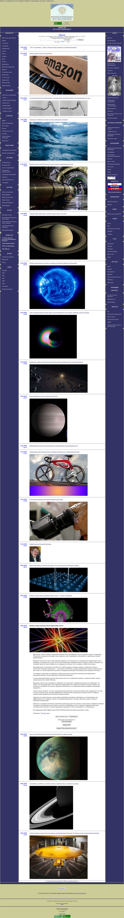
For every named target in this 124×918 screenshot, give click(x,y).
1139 (72, 881)
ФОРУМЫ (9, 187)
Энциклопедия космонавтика (111, 101)
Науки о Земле (111, 161)
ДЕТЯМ (9, 253)
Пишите (21, 1)
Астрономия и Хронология (9, 174)
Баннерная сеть (111, 299)
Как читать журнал (112, 251)
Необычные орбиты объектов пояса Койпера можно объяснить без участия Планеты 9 (56, 362)
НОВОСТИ (115, 306)
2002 (3, 275)
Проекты (109, 269)
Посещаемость (111, 271)
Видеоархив (5, 140)
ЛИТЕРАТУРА (9, 33)
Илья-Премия (5, 249)
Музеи (109, 223)
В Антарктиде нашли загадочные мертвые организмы (46, 499)
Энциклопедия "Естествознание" (111, 105)
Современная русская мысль (9, 150)
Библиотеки (110, 282)
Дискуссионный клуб (7, 192)
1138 (69, 881)
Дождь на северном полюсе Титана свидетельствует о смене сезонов (51, 734)
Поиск (109, 266)
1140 (76, 881)
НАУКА (115, 33)
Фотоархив (5, 286)
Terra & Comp (45, 713)
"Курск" (4, 51)
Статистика (70, 900)
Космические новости (113, 97)
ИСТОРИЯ (9, 157)
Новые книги (5, 74)
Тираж (109, 257)
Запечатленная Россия (7, 179)
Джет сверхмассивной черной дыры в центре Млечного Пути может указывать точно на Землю (59, 312)
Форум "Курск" (6, 200)
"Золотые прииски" (7, 108)
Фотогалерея (5, 125)
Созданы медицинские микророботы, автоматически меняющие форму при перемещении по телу (60, 98)
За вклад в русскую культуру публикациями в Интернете (9, 239)
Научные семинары (112, 118)
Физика (109, 169)
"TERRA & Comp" (112, 131)
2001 (3, 278)
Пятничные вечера (7, 215)
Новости (27, 1)
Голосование (35, 1)
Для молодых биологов (114, 192)
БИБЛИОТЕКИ (114, 197)
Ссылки (65, 900)
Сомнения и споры (7, 72)
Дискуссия (50, 1)
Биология (109, 158)
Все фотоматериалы (7, 289)
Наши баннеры (111, 302)
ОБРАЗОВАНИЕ (114, 143)
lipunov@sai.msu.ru (80, 893)
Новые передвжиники (7, 123)
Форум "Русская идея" (7, 197)
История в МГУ (6, 165)
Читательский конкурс (8, 246)
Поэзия (4, 61)
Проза (3, 59)
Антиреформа (110, 152)
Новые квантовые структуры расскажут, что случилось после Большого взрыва (54, 565)
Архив (62, 900)
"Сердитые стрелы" (7, 111)
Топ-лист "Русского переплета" (112, 295)
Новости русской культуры (9, 38)
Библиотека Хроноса (112, 201)
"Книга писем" (5, 103)
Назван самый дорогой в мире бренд (41, 53)
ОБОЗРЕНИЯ (9, 90)
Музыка (4, 128)
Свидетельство (60, 36)
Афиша (4, 40)
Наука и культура (111, 73)
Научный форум (6, 194)
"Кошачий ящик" (6, 105)
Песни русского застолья (113, 228)
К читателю (5, 43)
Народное (109, 231)
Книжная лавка (6, 82)
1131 (48, 881)
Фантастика (5, 259)
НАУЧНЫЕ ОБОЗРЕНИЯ (115, 122)
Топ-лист (43, 1)
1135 (60, 881)
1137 (66, 881)
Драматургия (5, 64)
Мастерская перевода (7, 230)
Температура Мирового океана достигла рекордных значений (49, 119)
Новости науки (111, 316)
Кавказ (4, 53)
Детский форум (6, 205)
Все (108, 311)
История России (6, 162)
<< (45, 881)
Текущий (4, 270)
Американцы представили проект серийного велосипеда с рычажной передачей (54, 452)
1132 (51, 881)
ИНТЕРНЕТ (114, 290)
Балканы (4, 56)
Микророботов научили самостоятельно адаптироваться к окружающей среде (54, 446)
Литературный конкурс (8, 243)
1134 (57, 881)
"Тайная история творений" (9, 100)
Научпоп (109, 204)
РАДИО (115, 209)
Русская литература (112, 174)
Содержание (9, 1)
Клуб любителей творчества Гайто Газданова (9, 222)
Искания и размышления (8, 67)
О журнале (110, 249)
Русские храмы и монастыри (6, 137)
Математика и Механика (113, 164)
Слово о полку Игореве (8, 167)
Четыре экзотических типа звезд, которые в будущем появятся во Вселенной (53, 263)
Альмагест (4, 177)
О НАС (114, 239)
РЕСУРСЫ (115, 261)
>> (78, 881)
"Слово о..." (5, 97)
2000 (3, 281)
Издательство (5, 80)
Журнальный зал (6, 85)
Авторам (109, 246)
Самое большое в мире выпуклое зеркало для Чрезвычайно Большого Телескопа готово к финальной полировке (64, 833)
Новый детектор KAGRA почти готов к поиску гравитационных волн (51, 164)
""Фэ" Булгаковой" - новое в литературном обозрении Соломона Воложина (53, 47)
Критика (4, 69)
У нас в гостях (5, 77)
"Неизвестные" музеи (7, 131)
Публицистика (5, 48)
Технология (110, 166)
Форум (4, 262)
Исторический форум (7, 202)
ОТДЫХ (114, 218)
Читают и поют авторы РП (114, 214)
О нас (16, 1)
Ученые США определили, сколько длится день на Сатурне (48, 213)
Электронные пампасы (8, 257)
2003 (3, 273)
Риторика (4, 133)
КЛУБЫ (9, 210)
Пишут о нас (110, 254)
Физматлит (110, 111)
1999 (3, 283)
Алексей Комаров (63, 909)
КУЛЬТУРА (9, 115)
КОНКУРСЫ (9, 235)
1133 (54, 881)
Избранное (110, 279)
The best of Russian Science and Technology (114, 325)
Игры (108, 226)
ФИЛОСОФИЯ (9, 145)
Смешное (109, 234)
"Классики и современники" (9, 95)
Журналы (109, 274)
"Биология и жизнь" (112, 138)
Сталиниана (5, 182)
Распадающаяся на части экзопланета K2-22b (43, 396)
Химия (109, 172)
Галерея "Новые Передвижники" (62, 903)
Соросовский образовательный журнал (113, 155)
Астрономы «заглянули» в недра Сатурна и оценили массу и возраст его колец (54, 783)
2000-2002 (114, 75)
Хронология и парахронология (6, 171)
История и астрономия (113, 68)
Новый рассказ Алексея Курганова (40, 544)
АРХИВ (9, 267)
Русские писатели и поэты (114, 277)
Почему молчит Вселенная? (114, 43)
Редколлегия (110, 243)
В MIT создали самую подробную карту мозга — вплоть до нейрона (51, 595)
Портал (2, 1)
